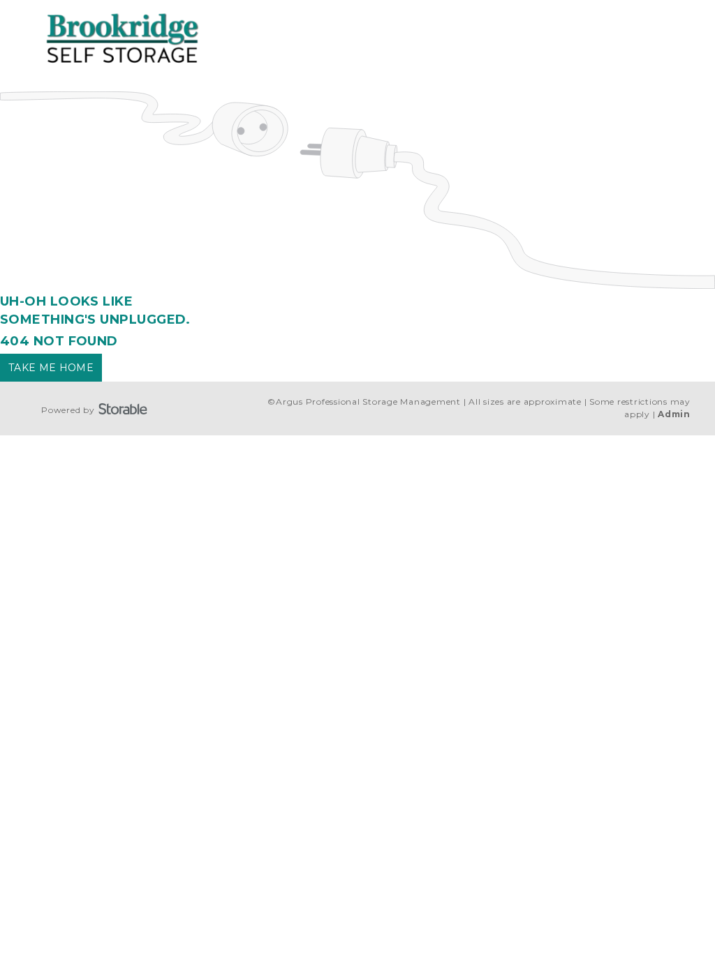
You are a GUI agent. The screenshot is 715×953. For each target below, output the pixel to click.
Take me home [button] (51, 367)
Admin (674, 414)
